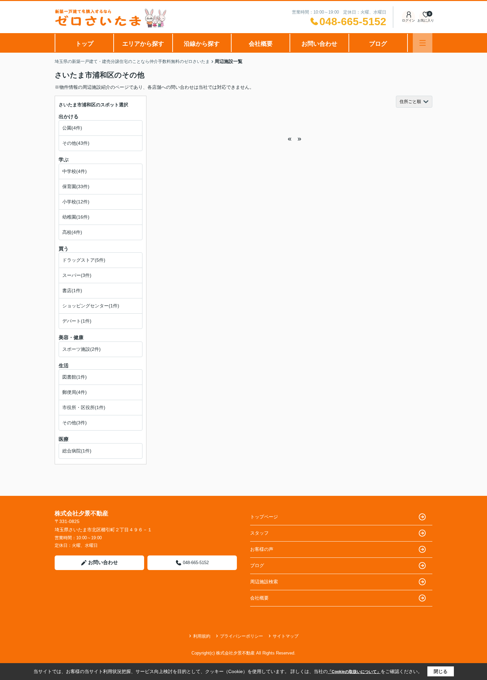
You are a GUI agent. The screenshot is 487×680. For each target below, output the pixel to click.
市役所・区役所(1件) (83, 407)
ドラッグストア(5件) (83, 260)
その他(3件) (74, 422)
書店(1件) (72, 290)
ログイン (408, 20)
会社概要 (261, 43)
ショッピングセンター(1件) (90, 305)
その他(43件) (75, 143)
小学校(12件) (75, 201)
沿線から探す (202, 43)
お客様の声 (261, 549)
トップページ (264, 516)
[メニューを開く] (422, 42)
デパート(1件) (76, 321)
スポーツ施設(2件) (81, 349)
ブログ (378, 43)
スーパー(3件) (76, 275)
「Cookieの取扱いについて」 (354, 671)
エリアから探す (143, 43)
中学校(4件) (74, 171)
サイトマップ (285, 636)
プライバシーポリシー (241, 636)
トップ (84, 43)
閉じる (441, 671)
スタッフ (259, 533)
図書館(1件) (74, 377)
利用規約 (201, 636)
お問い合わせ (319, 43)
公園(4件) (72, 128)
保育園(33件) (75, 186)
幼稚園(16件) (75, 217)
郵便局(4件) (74, 392)
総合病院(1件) (76, 450)
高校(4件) (72, 232)
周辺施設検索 (264, 581)
